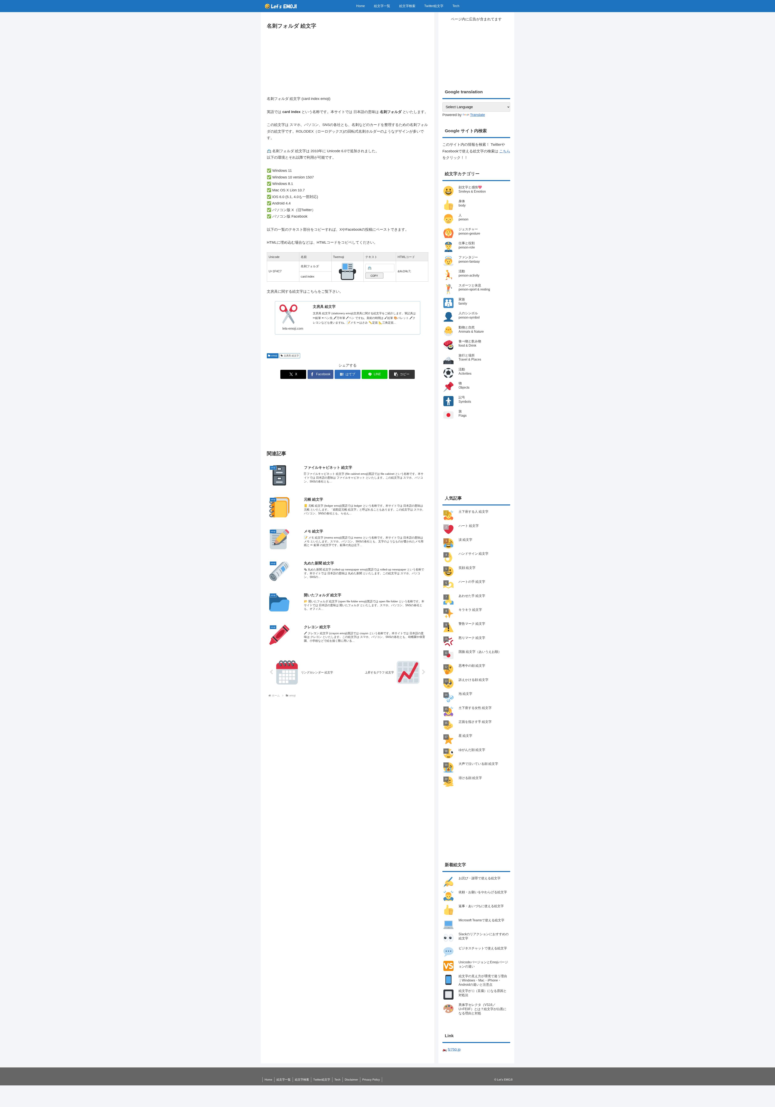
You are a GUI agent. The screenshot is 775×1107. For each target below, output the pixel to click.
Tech (337, 1079)
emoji (274, 355)
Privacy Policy (371, 1079)
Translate (477, 115)
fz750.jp (454, 1049)
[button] (402, 374)
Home (268, 1079)
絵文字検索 (302, 1079)
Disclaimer (351, 1079)
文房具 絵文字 (291, 355)
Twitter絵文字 (321, 1079)
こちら (504, 151)
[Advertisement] (347, 60)
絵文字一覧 (283, 1079)
